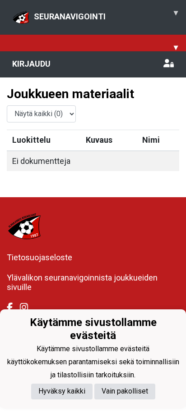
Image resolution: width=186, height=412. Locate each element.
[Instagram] (27, 307)
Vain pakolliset (125, 391)
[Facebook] (13, 307)
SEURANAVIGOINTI (106, 14)
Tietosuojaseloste (39, 257)
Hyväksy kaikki (61, 391)
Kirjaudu (31, 63)
